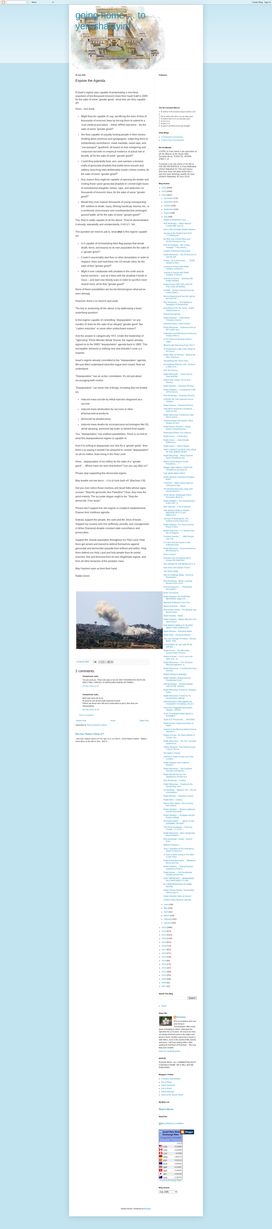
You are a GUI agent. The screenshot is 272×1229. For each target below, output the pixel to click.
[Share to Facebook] (108, 661)
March (167, 915)
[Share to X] (106, 661)
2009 (164, 979)
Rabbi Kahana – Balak (173, 616)
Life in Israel (166, 1088)
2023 (164, 927)
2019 (164, 942)
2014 (164, 961)
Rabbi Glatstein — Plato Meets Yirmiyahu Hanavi (177, 319)
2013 (164, 964)
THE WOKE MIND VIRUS (174, 473)
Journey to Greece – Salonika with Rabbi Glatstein (178, 279)
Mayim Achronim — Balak (174, 606)
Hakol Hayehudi (168, 1085)
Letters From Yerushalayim (172, 140)
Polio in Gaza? (170, 554)
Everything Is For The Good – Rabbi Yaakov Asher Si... (179, 309)
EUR (164, 1164)
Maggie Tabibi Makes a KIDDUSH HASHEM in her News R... (178, 468)
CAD (164, 1150)
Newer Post (81, 721)
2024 (164, 195)
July (166, 217)
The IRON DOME (171, 571)
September (169, 209)
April (166, 912)
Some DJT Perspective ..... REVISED (179, 719)
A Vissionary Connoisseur (172, 137)
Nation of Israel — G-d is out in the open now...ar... (178, 657)
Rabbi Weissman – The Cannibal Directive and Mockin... (178, 770)
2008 (164, 983)
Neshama (181, 1017)
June (166, 904)
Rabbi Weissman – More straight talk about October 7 (179, 834)
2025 (164, 191)
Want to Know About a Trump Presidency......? (176, 463)
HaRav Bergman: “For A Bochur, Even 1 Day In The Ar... (180, 748)
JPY (164, 1174)
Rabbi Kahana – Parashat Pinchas (178, 405)
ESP (164, 1160)
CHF (164, 1154)
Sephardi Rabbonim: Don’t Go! (177, 602)
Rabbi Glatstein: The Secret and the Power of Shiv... (179, 526)
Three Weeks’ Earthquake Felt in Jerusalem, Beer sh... (177, 496)
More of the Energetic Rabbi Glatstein (180, 229)
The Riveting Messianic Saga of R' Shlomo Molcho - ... (178, 490)
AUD (164, 1178)
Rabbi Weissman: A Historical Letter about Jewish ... (179, 416)
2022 (164, 931)
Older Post (144, 721)
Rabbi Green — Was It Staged (176, 446)
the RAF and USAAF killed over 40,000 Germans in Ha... (177, 240)
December (168, 198)
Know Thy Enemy (171, 593)
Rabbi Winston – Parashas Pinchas (179, 386)
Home (113, 721)
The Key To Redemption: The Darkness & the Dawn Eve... (177, 520)
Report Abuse (166, 1109)
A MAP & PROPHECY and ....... (177, 220)
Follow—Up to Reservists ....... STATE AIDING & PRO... (179, 262)
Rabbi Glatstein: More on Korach (177, 896)
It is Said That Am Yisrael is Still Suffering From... (177, 543)
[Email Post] (95, 661)
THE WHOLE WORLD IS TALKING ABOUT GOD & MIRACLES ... (178, 626)
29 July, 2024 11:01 (90, 686)
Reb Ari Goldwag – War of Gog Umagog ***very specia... (177, 246)
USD (164, 1147)
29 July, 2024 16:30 (90, 710)
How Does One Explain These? (177, 568)
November (168, 202)
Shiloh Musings (167, 1092)
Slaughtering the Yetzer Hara (176, 361)
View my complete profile (169, 1051)
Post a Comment (86, 715)
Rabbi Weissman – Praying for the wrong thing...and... (178, 785)
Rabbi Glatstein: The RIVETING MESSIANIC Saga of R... (177, 597)
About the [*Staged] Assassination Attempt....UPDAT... (178, 709)
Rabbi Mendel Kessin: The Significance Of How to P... (176, 775)
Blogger (147, 1209)
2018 (164, 946)
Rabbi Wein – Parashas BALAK (177, 635)
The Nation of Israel (172, 753)
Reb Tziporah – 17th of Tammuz (177, 507)
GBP (164, 1167)
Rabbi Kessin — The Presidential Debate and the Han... (178, 873)
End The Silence (171, 370)
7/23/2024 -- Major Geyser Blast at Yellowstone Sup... (178, 484)
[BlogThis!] (103, 661)
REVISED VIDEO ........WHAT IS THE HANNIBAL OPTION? (179, 822)
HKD (164, 1171)
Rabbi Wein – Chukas (173, 800)
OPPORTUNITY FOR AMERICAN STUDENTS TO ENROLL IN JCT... (179, 703)
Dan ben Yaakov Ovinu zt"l (89, 734)
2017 (164, 950)
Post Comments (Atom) (97, 725)
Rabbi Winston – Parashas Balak (178, 631)
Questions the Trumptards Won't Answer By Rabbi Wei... (177, 559)
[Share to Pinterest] (111, 661)
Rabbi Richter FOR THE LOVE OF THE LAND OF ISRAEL (178, 285)
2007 (164, 986)
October (167, 206)
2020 (164, 938)
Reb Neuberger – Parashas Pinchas (179, 395)
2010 (164, 975)
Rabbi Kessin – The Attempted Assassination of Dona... (176, 651)
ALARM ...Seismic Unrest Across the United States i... (179, 291)
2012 (164, 968)
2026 (164, 188)
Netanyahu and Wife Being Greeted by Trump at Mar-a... (180, 334)
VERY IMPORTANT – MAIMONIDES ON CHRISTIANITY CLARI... (179, 879)
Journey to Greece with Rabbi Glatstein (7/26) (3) (176, 273)
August (167, 213)
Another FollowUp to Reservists (177, 251)
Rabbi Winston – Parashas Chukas (178, 796)
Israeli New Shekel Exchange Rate (172, 1133)
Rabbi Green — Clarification (176, 436)
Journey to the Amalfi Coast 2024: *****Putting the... (178, 234)
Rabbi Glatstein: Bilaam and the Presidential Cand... (177, 679)
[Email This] (100, 661)
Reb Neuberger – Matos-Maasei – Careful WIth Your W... (178, 224)
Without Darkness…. (172, 845)
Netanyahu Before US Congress (177, 433)
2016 (164, 953)
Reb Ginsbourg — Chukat (175, 780)
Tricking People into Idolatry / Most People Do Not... (178, 422)
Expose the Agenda (172, 314)
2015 (164, 957)
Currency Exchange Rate (170, 1180)
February (168, 919)
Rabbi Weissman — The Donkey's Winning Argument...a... (178, 663)
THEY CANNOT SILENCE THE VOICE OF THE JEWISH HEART (180, 451)
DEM (164, 1157)
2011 (164, 972)
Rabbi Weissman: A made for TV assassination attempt (177, 697)
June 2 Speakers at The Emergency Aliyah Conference (179, 850)
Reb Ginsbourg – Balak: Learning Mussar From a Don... (178, 582)
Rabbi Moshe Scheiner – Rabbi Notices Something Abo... (177, 428)
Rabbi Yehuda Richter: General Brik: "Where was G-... (179, 891)
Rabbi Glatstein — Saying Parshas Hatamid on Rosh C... (178, 867)
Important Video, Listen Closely (177, 324)
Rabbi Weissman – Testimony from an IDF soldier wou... (180, 328)
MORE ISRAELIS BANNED (175, 674)
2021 (164, 935)
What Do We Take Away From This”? (179, 345)
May (166, 908)
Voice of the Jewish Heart (172, 1095)
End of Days (166, 1082)
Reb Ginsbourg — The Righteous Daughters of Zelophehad (178, 303)
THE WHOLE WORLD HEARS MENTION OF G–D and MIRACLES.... (176, 512)
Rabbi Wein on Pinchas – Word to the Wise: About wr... (180, 356)
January (167, 923)
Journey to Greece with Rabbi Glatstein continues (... (176, 267)
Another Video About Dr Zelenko (177, 900)
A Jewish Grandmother (171, 1079)
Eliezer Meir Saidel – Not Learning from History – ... (178, 804)
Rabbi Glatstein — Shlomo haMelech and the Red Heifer (179, 810)
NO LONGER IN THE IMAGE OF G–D (179, 564)
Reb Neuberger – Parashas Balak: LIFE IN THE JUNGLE (178, 685)
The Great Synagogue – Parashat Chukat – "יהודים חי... (178, 828)
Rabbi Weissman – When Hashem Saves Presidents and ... (178, 457)
